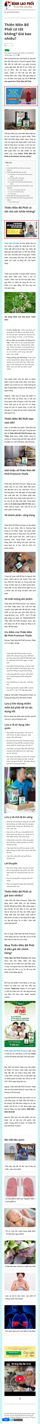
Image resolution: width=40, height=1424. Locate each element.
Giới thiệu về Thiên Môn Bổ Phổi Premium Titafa (21, 175)
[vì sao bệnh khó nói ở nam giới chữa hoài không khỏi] (21, 240)
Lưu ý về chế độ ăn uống (17, 191)
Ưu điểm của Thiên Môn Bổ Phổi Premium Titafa (21, 183)
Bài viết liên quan (14, 202)
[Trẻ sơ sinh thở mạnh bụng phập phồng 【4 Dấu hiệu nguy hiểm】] (20, 1217)
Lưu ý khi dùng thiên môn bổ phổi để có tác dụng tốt (20, 187)
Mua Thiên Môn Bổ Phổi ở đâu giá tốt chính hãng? (20, 199)
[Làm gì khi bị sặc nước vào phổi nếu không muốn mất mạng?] (20, 1282)
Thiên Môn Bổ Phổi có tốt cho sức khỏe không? (19, 169)
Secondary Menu (12, 12)
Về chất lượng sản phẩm (16, 180)
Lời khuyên (13, 193)
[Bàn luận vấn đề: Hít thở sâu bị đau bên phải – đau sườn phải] (20, 1152)
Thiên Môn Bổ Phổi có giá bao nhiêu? (18, 195)
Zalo (5, 1420)
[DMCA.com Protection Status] (16, 1421)
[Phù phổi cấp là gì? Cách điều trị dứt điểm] (20, 1317)
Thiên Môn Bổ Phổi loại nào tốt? (16, 172)
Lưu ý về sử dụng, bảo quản (17, 189)
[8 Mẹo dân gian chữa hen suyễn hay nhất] (20, 1252)
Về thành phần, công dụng (17, 178)
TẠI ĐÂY (15, 55)
